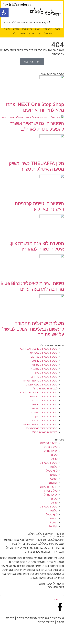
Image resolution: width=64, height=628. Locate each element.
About (53, 478)
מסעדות (16, 29)
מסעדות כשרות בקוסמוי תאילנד (39, 380)
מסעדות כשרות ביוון (46, 372)
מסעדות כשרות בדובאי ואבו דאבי (38, 348)
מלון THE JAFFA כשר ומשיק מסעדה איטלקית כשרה (36, 166)
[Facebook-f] (60, 607)
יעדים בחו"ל (47, 29)
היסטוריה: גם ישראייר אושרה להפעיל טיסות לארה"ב (37, 126)
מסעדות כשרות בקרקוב (44, 376)
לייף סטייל (48, 33)
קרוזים (37, 29)
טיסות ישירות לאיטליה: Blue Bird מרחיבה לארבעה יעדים (32, 286)
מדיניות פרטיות (46, 622)
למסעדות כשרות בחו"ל (44, 388)
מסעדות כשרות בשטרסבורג (41, 384)
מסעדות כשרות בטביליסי (43, 352)
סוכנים (53, 474)
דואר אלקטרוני (56, 587)
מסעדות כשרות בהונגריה (43, 368)
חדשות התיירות (48, 442)
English (23, 33)
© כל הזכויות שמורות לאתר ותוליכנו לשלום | (39, 618)
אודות (31, 33)
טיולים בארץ (27, 29)
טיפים (39, 33)
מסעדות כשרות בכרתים (44, 356)
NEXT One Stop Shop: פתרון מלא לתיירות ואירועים (34, 107)
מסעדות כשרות (48, 462)
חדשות (57, 29)
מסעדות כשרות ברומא (44, 360)
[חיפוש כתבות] (14, 33)
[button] (4, 12)
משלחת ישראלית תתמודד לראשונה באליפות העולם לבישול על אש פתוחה (33, 328)
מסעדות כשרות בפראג (44, 364)
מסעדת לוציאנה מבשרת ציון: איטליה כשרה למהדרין (37, 246)
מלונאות (7, 29)
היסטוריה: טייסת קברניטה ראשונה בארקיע (39, 206)
